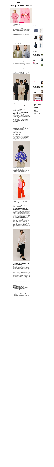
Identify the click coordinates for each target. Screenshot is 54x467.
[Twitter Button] (25, 24)
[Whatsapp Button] (29, 24)
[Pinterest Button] (28, 24)
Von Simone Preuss (17, 24)
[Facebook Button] (26, 24)
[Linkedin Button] (27, 24)
